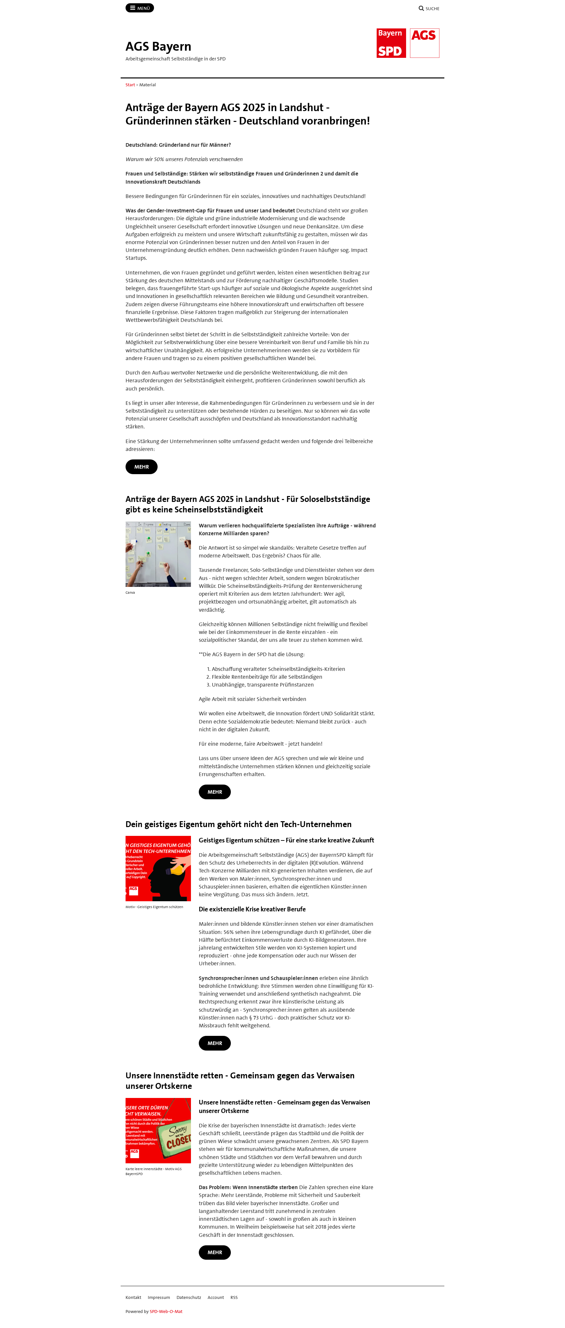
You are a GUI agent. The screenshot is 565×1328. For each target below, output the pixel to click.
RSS (234, 1297)
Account (216, 1297)
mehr (141, 466)
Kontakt (133, 1297)
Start (130, 85)
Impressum (159, 1297)
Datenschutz (189, 1297)
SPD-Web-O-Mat (166, 1311)
